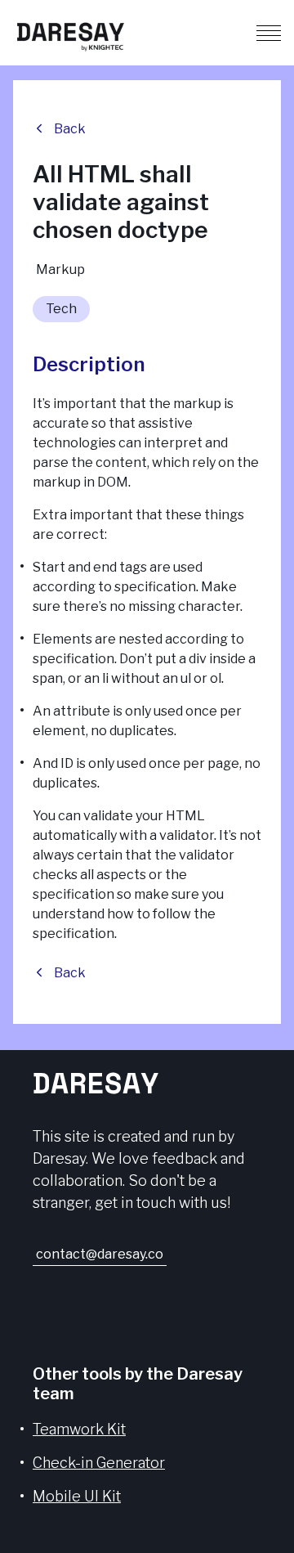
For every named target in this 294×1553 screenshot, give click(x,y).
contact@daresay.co (99, 1254)
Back (70, 129)
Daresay (95, 1082)
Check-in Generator (99, 1462)
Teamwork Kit (79, 1429)
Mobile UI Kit (77, 1496)
